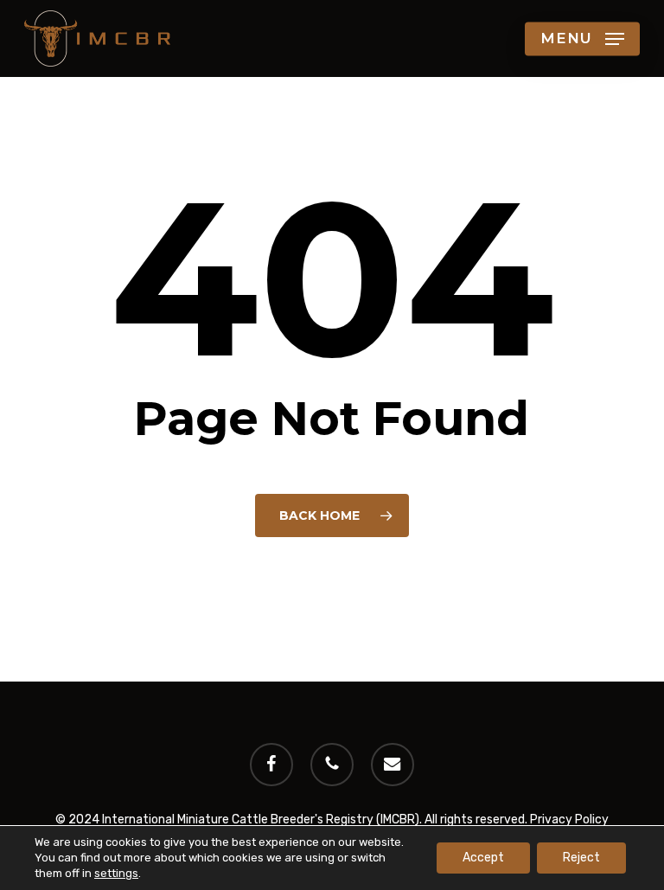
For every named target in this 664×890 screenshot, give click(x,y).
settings (116, 873)
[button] (582, 39)
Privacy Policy (569, 819)
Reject (581, 857)
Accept (483, 857)
